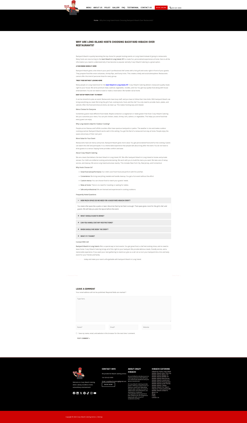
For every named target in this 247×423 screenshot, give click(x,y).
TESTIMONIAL (133, 7)
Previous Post (72, 275)
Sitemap (99, 417)
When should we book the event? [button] (94, 229)
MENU (88, 7)
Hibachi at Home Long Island (161, 371)
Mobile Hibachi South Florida (161, 383)
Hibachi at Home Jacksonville (161, 389)
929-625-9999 (108, 377)
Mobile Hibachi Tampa (159, 385)
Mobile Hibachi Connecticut (161, 380)
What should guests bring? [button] (92, 216)
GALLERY (116, 7)
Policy (107, 7)
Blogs (154, 394)
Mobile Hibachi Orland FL (160, 390)
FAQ (123, 7)
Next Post (176, 275)
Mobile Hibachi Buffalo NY (160, 377)
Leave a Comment (82, 49)
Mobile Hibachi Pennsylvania (161, 382)
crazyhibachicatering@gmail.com (116, 381)
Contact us (80, 259)
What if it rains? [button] (88, 236)
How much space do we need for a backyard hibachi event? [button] (105, 200)
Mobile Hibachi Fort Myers (160, 387)
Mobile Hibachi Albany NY (160, 375)
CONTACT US (146, 7)
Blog (92, 49)
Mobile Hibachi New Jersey (161, 378)
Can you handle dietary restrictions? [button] (97, 222)
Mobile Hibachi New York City (161, 373)
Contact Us (155, 397)
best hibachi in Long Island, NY (117, 85)
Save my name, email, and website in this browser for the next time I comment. (107, 333)
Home (96, 20)
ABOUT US (97, 7)
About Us (155, 392)
